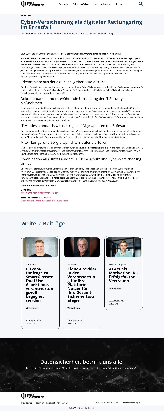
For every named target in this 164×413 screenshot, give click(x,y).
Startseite (63, 4)
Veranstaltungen (102, 4)
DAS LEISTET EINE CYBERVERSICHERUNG (39, 193)
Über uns (119, 4)
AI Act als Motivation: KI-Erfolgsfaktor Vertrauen (123, 274)
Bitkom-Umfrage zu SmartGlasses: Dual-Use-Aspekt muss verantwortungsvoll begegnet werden (39, 284)
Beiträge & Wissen (81, 4)
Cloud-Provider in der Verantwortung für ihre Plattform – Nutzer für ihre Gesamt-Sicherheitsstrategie (82, 284)
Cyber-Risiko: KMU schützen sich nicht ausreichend (44, 200)
